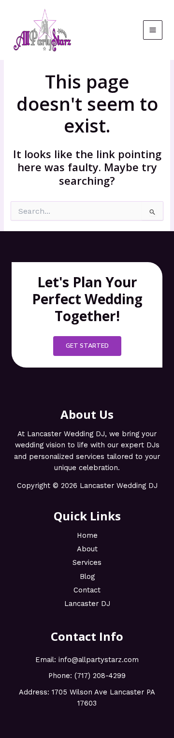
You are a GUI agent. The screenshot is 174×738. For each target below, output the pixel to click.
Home (87, 535)
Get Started (87, 345)
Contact (87, 590)
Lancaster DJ (87, 603)
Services (87, 562)
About (87, 549)
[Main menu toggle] (152, 30)
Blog (87, 576)
